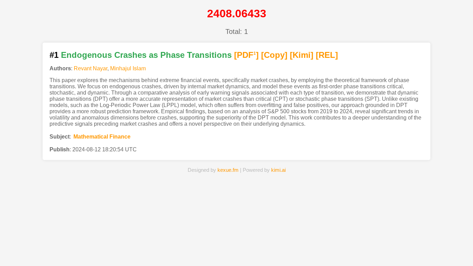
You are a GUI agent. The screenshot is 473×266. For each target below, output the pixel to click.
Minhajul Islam (128, 68)
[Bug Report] (312, 250)
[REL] (327, 55)
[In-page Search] (198, 250)
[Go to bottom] (455, 256)
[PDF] (246, 55)
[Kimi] (301, 55)
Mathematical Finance (102, 137)
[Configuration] (274, 250)
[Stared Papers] (236, 250)
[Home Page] (161, 250)
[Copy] (274, 55)
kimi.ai (278, 170)
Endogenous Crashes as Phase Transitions (146, 55)
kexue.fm (228, 170)
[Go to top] (455, 244)
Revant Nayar (90, 68)
